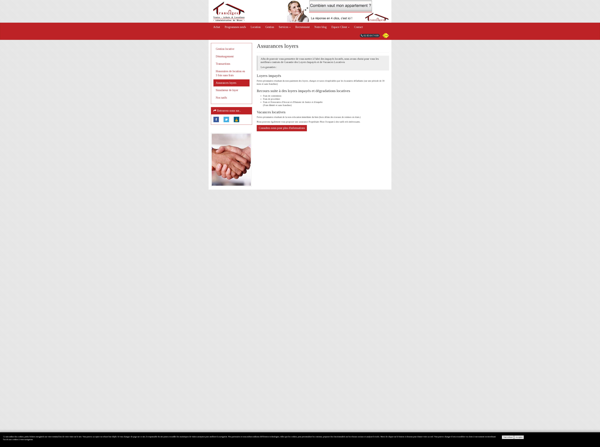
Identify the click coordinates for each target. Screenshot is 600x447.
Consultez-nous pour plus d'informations (282, 128)
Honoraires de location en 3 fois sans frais (230, 73)
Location (256, 27)
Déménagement (225, 56)
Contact (358, 27)
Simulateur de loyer (227, 90)
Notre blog (320, 27)
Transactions (223, 63)
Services (284, 27)
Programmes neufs (235, 27)
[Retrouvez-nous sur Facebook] (216, 119)
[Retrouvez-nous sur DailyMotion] (236, 119)
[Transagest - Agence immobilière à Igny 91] (229, 11)
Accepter (519, 437)
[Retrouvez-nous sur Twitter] (226, 119)
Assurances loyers (226, 82)
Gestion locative (225, 48)
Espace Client (339, 27)
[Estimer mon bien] (338, 11)
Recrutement (302, 27)
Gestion (269, 27)
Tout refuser (508, 437)
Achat (216, 27)
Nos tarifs (221, 97)
